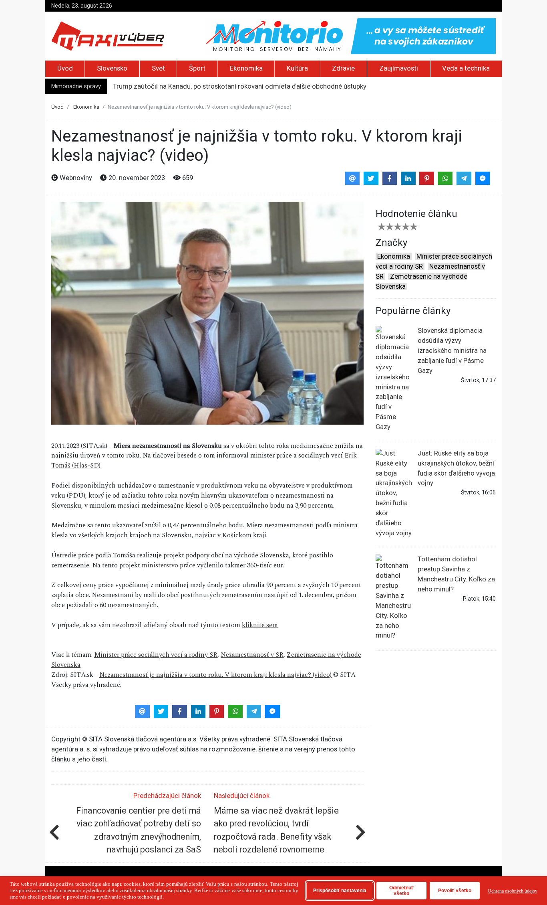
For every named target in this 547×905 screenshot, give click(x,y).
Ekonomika (246, 68)
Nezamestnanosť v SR (252, 655)
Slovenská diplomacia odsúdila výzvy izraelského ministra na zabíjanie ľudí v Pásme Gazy (452, 350)
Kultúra (297, 68)
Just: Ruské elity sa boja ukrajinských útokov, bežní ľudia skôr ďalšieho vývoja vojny (456, 468)
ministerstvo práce (168, 565)
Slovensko (112, 68)
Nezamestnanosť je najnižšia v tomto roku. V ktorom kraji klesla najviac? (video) (215, 675)
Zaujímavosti (398, 68)
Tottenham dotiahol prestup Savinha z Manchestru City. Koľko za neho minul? (456, 574)
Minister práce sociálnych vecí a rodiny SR (155, 655)
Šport (197, 68)
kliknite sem (260, 625)
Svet (158, 68)
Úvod (65, 68)
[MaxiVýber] (107, 35)
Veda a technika (466, 68)
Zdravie (343, 68)
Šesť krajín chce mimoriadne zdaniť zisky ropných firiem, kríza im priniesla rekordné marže (247, 86)
